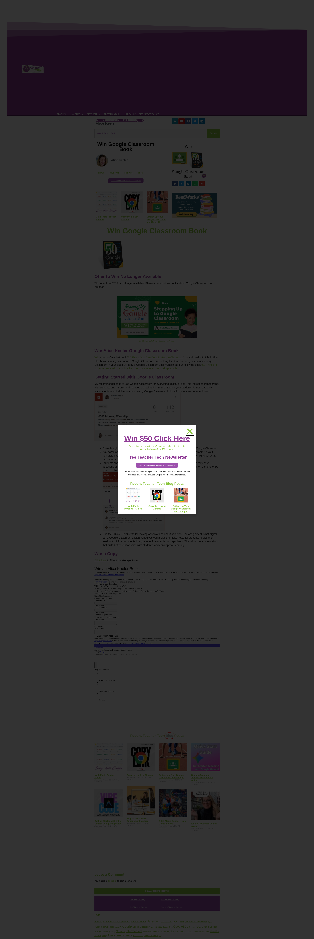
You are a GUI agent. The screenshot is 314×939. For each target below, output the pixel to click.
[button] (190, 431)
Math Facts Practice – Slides (133, 507)
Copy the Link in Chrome (157, 507)
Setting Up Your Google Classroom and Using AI (181, 509)
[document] (157, 469)
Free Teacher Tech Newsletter (157, 457)
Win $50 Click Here (157, 438)
